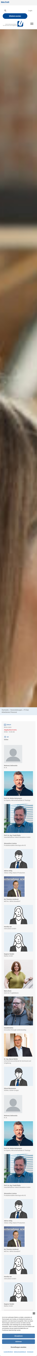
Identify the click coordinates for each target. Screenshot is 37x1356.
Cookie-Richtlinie (8, 1352)
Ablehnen (18, 1341)
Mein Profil (5, 2)
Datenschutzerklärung (20, 1352)
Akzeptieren (18, 1336)
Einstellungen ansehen (18, 1347)
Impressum (30, 1352)
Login (30, 11)
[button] (34, 1313)
